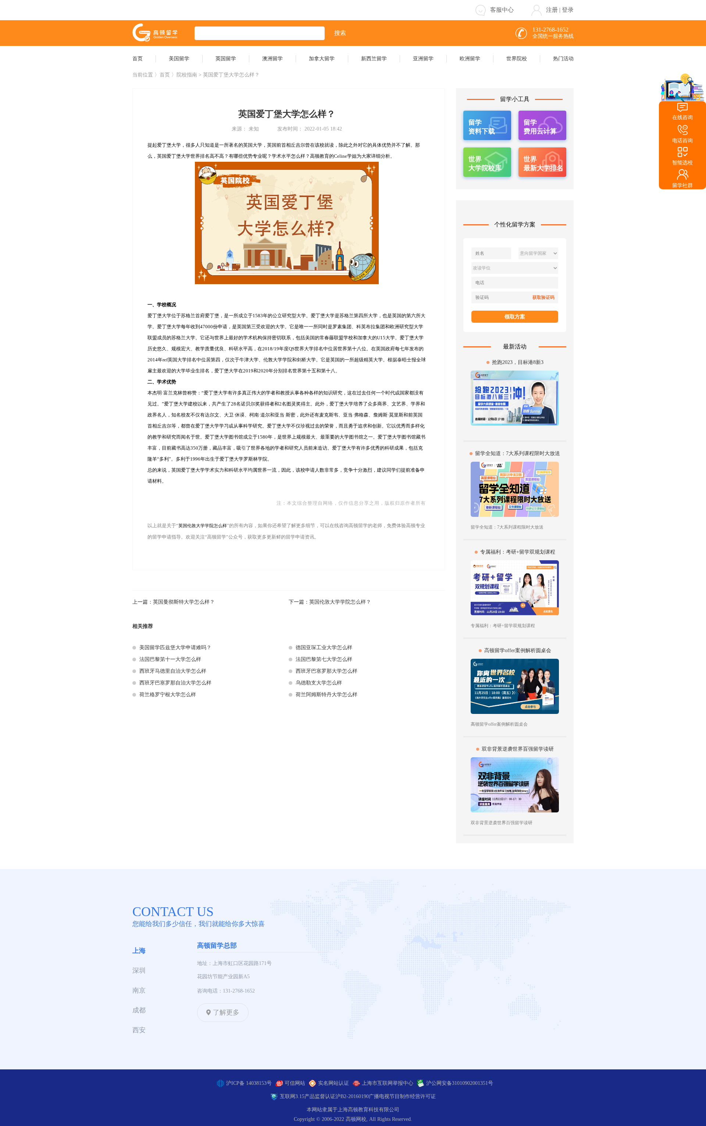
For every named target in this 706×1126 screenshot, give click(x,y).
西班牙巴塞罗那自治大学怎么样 (175, 683)
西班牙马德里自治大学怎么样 (172, 671)
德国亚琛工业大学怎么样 (324, 647)
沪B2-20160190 (352, 1096)
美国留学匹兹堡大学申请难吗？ (175, 647)
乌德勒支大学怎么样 (319, 683)
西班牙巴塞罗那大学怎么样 (326, 671)
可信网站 (295, 1083)
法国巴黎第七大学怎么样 (324, 659)
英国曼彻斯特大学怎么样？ (184, 602)
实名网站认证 (333, 1083)
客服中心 (502, 10)
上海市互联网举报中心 (387, 1083)
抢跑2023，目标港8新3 (517, 362)
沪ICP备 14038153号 (249, 1083)
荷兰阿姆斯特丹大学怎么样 (326, 694)
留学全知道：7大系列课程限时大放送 (517, 453)
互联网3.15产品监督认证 (307, 1096)
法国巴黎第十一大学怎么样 (170, 659)
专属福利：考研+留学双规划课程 (517, 552)
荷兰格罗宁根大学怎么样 (167, 694)
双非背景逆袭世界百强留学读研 (518, 749)
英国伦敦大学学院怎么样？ (340, 602)
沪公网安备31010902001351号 (459, 1083)
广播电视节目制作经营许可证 (402, 1096)
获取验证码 (543, 297)
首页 (165, 75)
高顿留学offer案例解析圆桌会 (517, 650)
